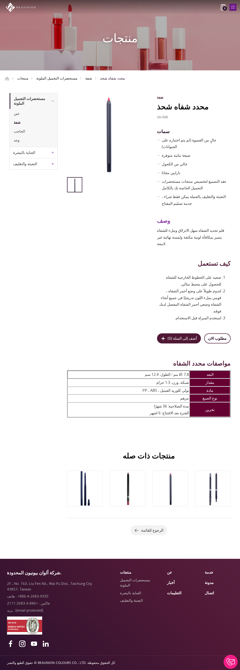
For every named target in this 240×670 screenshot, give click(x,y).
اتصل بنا (231, 662)
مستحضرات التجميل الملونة (56, 78)
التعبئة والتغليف (25, 163)
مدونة (209, 582)
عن (169, 572)
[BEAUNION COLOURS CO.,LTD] (22, 7)
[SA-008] (108, 134)
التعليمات (174, 592)
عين (17, 113)
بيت (7, 78)
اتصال (209, 592)
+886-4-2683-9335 (33, 596)
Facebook (10, 643)
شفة (88, 78)
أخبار (171, 582)
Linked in (45, 643)
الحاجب (19, 131)
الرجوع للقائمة (152, 530)
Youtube (34, 643)
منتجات (22, 78)
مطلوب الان (217, 338)
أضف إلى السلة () (182, 338)
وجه (16, 140)
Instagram (22, 643)
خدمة (209, 572)
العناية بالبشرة (24, 152)
